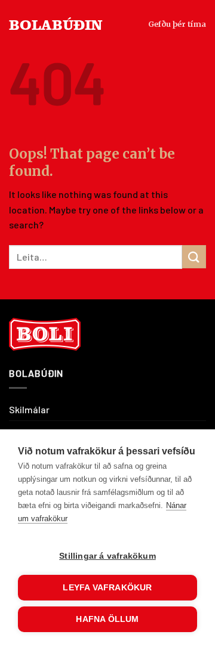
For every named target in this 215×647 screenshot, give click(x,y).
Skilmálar (29, 409)
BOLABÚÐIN (56, 24)
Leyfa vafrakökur (107, 587)
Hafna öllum (107, 619)
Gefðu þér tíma (177, 24)
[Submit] (194, 256)
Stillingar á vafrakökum (107, 556)
